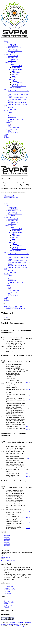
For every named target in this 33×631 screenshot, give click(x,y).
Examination (11, 79)
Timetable (7, 607)
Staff (5, 106)
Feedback (11, 64)
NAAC (3, 532)
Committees (11, 52)
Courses (6, 89)
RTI (5, 136)
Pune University (9, 602)
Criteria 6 (7, 544)
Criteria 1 (7, 535)
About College (12, 44)
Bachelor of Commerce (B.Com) (17, 97)
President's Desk (13, 46)
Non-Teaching (12, 109)
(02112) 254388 (9, 196)
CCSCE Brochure (17, 82)
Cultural (14, 77)
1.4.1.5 (28, 528)
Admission (7, 54)
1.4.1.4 (28, 522)
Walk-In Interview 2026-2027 (13, 307)
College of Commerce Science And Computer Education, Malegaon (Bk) (16, 623)
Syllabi (6, 603)
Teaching (10, 107)
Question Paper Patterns (19, 86)
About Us (7, 42)
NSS (13, 71)
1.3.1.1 (28, 456)
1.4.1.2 (28, 511)
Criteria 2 (7, 537)
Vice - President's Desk (14, 47)
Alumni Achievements (14, 87)
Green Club (15, 74)
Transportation (12, 117)
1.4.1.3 (28, 517)
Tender (6, 134)
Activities (7, 122)
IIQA (9, 126)
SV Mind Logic (20, 626)
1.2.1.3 (28, 389)
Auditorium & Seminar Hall (16, 119)
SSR (9, 131)
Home (6, 41)
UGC (6, 600)
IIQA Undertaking (13, 127)
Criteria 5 (7, 542)
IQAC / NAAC (8, 124)
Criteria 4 (7, 540)
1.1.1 (27, 346)
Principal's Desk (12, 49)
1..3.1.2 (28, 458)
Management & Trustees (15, 51)
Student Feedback (17, 66)
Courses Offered (13, 56)
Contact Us (7, 593)
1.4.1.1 (28, 505)
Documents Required (14, 59)
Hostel (10, 114)
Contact (6, 137)
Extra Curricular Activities (15, 69)
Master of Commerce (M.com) (17, 102)
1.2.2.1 (28, 426)
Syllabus (14, 81)
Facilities (7, 111)
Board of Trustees (9, 590)
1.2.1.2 (28, 382)
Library (10, 112)
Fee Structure (12, 61)
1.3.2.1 (28, 473)
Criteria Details (12, 129)
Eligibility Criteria (13, 57)
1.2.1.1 (28, 378)
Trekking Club (16, 72)
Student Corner (8, 62)
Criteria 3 (7, 539)
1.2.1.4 (28, 395)
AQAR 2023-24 (13, 132)
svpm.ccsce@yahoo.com (11, 197)
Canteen (10, 116)
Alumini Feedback (17, 67)
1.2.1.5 (28, 400)
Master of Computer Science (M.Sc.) (18, 104)
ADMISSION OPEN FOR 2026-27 (15, 308)
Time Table (15, 84)
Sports (13, 76)
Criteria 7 (7, 545)
